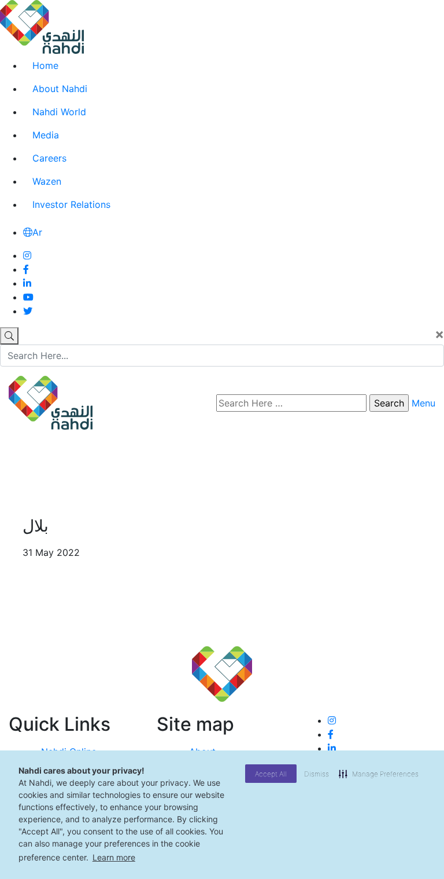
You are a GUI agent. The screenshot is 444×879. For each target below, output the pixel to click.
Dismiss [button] (316, 774)
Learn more (113, 857)
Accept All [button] (271, 774)
